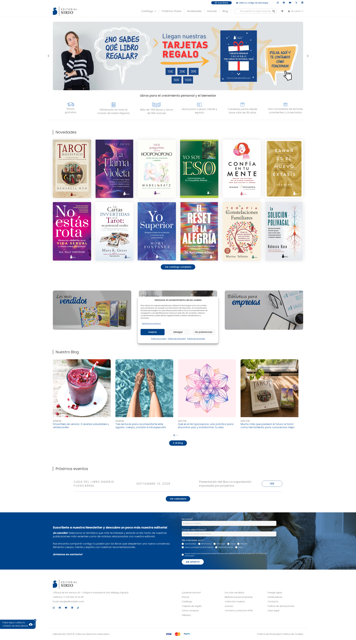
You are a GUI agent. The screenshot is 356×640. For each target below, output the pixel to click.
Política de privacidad (177, 339)
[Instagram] (278, 3)
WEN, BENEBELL (72, 171)
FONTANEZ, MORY (157, 232)
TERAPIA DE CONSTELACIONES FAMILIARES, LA (241, 216)
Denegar (178, 332)
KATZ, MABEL (157, 171)
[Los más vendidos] (92, 310)
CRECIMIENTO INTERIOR (156, 219)
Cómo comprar (190, 610)
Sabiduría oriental (225, 547)
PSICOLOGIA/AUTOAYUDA (241, 156)
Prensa (185, 597)
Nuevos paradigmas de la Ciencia (199, 547)
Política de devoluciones (281, 606)
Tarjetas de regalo (192, 606)
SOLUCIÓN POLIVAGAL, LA (284, 216)
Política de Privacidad (269, 634)
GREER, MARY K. (114, 234)
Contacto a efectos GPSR (239, 610)
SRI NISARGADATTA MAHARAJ (199, 168)
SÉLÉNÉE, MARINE (241, 233)
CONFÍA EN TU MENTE (242, 154)
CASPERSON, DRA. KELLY (71, 232)
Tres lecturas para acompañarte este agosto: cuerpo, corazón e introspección (140, 425)
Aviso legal (273, 610)
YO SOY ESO (199, 156)
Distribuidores (275, 597)
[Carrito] (282, 11)
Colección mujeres (235, 601)
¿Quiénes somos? (191, 592)
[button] (295, 11)
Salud (232, 544)
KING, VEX (284, 171)
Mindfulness (206, 544)
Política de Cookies (293, 634)
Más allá (243, 544)
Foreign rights (275, 592)
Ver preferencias (203, 332)
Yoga (240, 547)
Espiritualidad (190, 544)
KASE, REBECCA (284, 232)
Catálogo (187, 601)
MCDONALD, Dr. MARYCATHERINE (199, 232)
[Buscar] (273, 11)
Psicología (221, 544)
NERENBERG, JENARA (241, 170)
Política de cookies (158, 339)
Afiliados (186, 615)
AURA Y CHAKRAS (114, 156)
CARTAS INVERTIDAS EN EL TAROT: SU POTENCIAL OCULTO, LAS (114, 216)
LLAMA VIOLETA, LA (114, 154)
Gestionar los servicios (151, 323)
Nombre (187, 519)
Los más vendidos (234, 592)
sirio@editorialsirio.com (71, 601)
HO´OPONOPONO (157, 158)
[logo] (65, 11)
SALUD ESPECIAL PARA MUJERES (72, 219)
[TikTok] (78, 608)
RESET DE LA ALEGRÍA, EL (199, 215)
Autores (229, 606)
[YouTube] (290, 3)
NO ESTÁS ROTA (72, 216)
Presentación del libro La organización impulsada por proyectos (225, 484)
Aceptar (152, 332)
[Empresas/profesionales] (264, 310)
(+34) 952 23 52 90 (74, 597)
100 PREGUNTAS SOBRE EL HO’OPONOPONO (157, 154)
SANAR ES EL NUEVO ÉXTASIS (284, 154)
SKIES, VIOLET (114, 170)
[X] (296, 3)
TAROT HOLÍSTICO (72, 153)
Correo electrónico (194, 529)
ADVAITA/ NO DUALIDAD (199, 159)
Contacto (273, 601)
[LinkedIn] (302, 3)
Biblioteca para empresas (239, 597)
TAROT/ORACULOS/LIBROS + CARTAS (71, 157)
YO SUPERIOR (157, 216)
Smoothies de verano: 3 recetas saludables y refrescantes (81, 425)
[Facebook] (284, 3)
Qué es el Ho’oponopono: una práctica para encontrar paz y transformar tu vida (205, 425)
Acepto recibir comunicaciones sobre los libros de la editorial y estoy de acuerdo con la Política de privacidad (225, 554)
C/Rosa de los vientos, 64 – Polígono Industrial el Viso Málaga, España (90, 592)
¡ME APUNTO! (193, 561)
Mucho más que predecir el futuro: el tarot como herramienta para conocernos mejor (268, 425)
